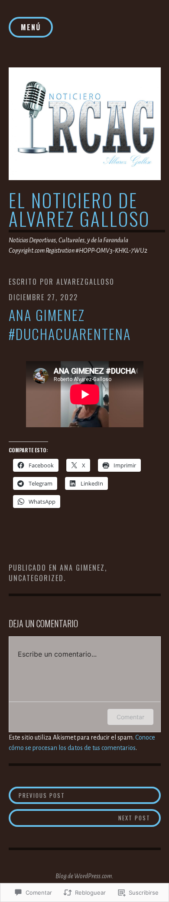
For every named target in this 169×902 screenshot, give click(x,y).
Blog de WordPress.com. (84, 876)
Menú (31, 27)
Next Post (80, 817)
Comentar (130, 717)
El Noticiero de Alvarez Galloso (79, 209)
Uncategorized (36, 578)
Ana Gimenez (82, 567)
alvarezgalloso (85, 281)
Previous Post (37, 795)
